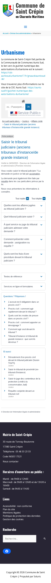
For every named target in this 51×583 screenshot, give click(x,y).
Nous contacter (11, 461)
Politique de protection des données (21, 515)
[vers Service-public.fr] (25, 113)
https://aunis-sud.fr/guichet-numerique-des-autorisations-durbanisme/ (21, 91)
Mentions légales (12, 512)
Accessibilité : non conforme (17, 506)
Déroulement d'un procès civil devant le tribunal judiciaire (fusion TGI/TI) (23, 360)
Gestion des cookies (13, 519)
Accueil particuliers (11, 121)
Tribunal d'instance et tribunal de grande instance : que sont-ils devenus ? (23, 339)
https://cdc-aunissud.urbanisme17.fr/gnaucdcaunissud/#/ (23, 76)
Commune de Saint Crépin (30, 8)
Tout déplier (37, 198)
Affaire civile (36, 121)
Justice (25, 121)
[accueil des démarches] (23, 100)
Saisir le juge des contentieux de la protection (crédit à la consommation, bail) (24, 381)
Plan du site (9, 509)
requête (4, 181)
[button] (23, 207)
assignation (34, 174)
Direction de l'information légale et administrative (21, 412)
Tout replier (20, 198)
